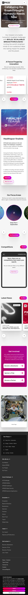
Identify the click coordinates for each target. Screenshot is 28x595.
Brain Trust (5, 516)
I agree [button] (14, 588)
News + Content (6, 560)
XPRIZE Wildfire (6, 483)
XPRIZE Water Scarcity (7, 488)
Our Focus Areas (14, 235)
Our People (5, 467)
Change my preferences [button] (14, 592)
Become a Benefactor (7, 544)
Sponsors (4, 509)
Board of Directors (6, 503)
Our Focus (4, 470)
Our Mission (5, 462)
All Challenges (5, 480)
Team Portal (5, 562)
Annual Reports (6, 569)
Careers (4, 567)
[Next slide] (24, 99)
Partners (4, 511)
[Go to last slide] (3, 232)
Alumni (4, 514)
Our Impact (5, 532)
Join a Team (5, 552)
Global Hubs (5, 522)
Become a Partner (6, 550)
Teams (3, 519)
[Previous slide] (3, 99)
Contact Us (5, 564)
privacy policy (21, 578)
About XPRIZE (5, 465)
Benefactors (5, 506)
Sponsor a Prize (6, 547)
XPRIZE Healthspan (7, 485)
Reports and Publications (8, 534)
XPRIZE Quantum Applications (9, 491)
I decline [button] (14, 590)
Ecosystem (5, 501)
